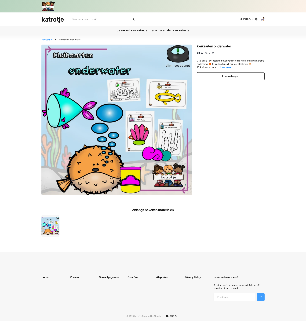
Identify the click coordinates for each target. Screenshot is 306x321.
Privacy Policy (193, 277)
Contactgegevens (109, 277)
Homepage (46, 39)
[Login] (256, 19)
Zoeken (133, 19)
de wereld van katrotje (132, 30)
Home (44, 277)
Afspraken (162, 277)
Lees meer (225, 67)
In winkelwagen (230, 76)
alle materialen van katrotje (170, 30)
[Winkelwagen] (263, 19)
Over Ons (132, 277)
